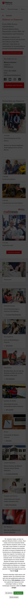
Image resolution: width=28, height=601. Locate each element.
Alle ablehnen (9, 593)
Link (17, 571)
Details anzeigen (14, 597)
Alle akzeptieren (18, 593)
